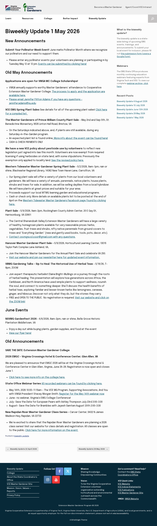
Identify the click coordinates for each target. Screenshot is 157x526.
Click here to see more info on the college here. (37, 377)
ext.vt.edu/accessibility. (118, 513)
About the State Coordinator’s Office (22, 478)
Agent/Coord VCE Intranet (138, 7)
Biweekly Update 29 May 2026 (93, 449)
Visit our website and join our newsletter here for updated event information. (54, 257)
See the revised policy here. (67, 160)
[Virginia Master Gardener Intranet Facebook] (59, 471)
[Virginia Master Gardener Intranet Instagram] (48, 479)
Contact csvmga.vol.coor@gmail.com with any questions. (42, 237)
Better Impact (70, 19)
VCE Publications (126, 490)
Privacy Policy (13, 495)
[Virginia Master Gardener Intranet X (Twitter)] (68, 471)
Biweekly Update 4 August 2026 (132, 101)
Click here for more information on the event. (51, 430)
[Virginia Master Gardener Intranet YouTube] (56, 479)
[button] (152, 19)
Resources (27, 19)
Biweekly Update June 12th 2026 (132, 110)
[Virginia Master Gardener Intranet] (23, 7)
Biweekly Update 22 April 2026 (22, 449)
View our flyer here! (20, 333)
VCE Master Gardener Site (19, 484)
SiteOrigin (75, 520)
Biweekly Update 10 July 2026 (131, 105)
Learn (8, 19)
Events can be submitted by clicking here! (62, 64)
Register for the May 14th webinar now (81, 394)
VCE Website (124, 484)
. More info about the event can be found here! (80, 138)
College (48, 19)
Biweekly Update (97, 19)
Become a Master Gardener (108, 7)
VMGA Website (132, 499)
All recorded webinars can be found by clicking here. (72, 383)
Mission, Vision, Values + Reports (19, 489)
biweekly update (21, 436)
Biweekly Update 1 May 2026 (130, 118)
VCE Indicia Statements (129, 487)
